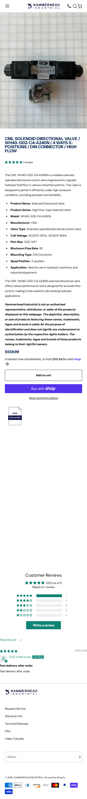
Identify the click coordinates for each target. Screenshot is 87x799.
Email (11, 757)
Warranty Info (13, 716)
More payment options (43, 398)
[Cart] (79, 6)
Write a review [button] (43, 625)
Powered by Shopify (54, 777)
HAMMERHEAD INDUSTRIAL (29, 777)
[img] (8, 651)
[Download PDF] (43, 416)
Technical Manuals (16, 723)
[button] (7, 6)
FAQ (7, 731)
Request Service (15, 708)
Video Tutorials (14, 739)
